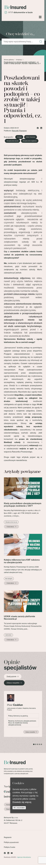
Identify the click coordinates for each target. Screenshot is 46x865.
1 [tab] (33, 744)
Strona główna (9, 60)
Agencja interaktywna (24, 857)
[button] (41, 41)
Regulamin (8, 837)
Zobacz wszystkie (13, 683)
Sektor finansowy (30, 137)
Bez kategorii (8, 578)
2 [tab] (35, 744)
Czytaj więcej (10, 526)
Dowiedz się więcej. (22, 802)
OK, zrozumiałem (19, 808)
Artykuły (19, 60)
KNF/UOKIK (8, 635)
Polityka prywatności (11, 842)
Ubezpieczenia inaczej (12, 140)
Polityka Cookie (9, 847)
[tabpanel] (23, 714)
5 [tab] (41, 744)
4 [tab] (39, 744)
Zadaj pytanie (11, 676)
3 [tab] (37, 744)
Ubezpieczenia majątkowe (30, 140)
